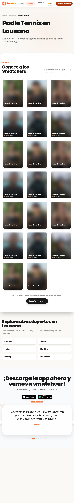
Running (8, 341)
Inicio (4, 15)
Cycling (7, 357)
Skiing (7, 349)
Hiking (43, 341)
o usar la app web (37, 402)
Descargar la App (64, 3)
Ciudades (30, 3)
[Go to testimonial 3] (33, 438)
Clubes (21, 3)
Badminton (45, 357)
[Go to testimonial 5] (38, 438)
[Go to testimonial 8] (43, 438)
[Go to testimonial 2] (30, 438)
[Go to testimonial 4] (36, 438)
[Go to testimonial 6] (40, 438)
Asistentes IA (40, 3)
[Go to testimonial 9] (45, 438)
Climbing (44, 349)
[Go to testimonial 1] (28, 438)
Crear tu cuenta (36, 301)
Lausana (12, 15)
